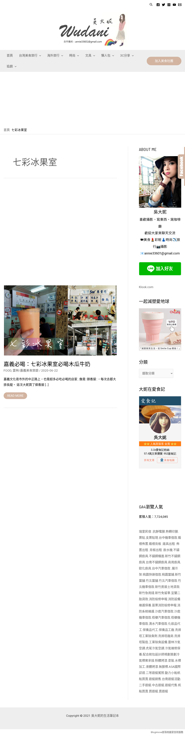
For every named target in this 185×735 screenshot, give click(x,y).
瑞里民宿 (145, 531)
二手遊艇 (145, 685)
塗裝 (171, 660)
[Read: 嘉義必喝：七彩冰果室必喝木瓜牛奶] (60, 320)
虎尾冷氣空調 (155, 648)
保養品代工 (150, 630)
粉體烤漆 (161, 660)
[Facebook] (158, 4)
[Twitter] (163, 4)
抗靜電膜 (159, 531)
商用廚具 (174, 562)
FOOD (7, 370)
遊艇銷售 (155, 679)
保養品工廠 (166, 630)
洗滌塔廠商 (165, 636)
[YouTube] (174, 4)
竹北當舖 (152, 580)
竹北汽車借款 (168, 580)
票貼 (142, 537)
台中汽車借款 (161, 568)
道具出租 (169, 544)
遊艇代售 (171, 685)
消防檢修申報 (158, 599)
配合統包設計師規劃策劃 (160, 654)
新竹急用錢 (146, 593)
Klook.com (146, 287)
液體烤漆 (152, 666)
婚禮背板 (155, 544)
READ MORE (15, 394)
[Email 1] (179, 4)
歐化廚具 (145, 568)
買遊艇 (153, 691)
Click (181, 166)
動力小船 (171, 673)
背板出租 (156, 550)
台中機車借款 (168, 537)
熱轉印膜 (172, 531)
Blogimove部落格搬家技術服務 (167, 732)
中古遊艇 (158, 685)
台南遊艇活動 (171, 679)
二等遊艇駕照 (155, 673)
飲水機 (168, 550)
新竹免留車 (162, 593)
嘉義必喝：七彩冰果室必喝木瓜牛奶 (47, 364)
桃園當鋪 (168, 574)
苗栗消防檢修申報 (164, 605)
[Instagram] (169, 4)
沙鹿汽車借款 (164, 611)
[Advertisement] (92, 99)
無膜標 (163, 666)
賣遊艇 (163, 691)
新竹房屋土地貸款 (167, 587)
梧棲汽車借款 (161, 617)
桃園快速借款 (152, 574)
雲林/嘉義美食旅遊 (25, 370)
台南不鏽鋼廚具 (156, 562)
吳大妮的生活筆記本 (105, 715)
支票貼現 (152, 537)
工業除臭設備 (158, 642)
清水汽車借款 (158, 623)
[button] (151, 4)
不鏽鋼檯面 (156, 556)
